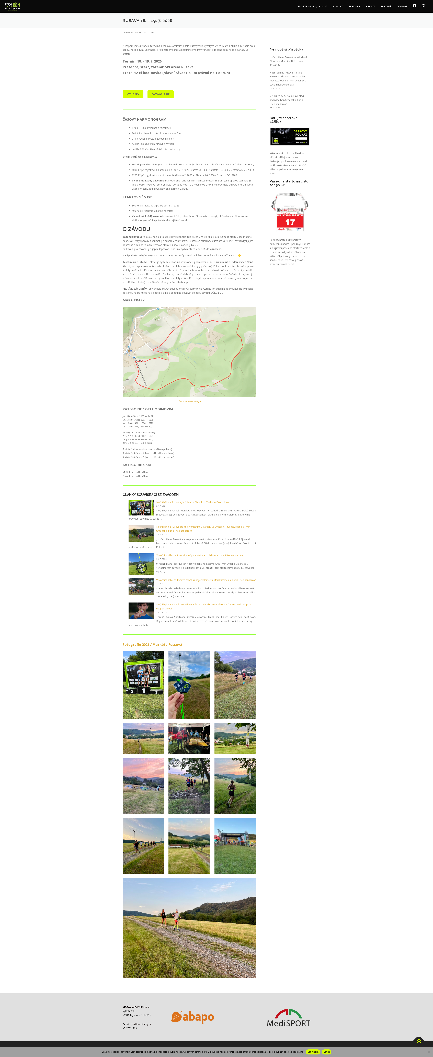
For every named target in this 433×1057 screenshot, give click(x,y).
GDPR (327, 1051)
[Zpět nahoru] (419, 1041)
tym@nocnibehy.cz (141, 1024)
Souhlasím (312, 1051)
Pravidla (354, 6)
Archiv (370, 6)
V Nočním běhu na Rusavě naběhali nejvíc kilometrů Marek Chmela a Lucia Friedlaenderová (206, 580)
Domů (126, 32)
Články (338, 6)
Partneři (387, 6)
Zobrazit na (189, 401)
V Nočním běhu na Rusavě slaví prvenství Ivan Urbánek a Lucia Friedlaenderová (199, 555)
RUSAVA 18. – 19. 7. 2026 (312, 6)
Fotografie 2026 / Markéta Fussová (152, 644)
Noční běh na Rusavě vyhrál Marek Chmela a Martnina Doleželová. (192, 502)
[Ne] (428, 1052)
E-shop (402, 6)
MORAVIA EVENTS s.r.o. (136, 1007)
